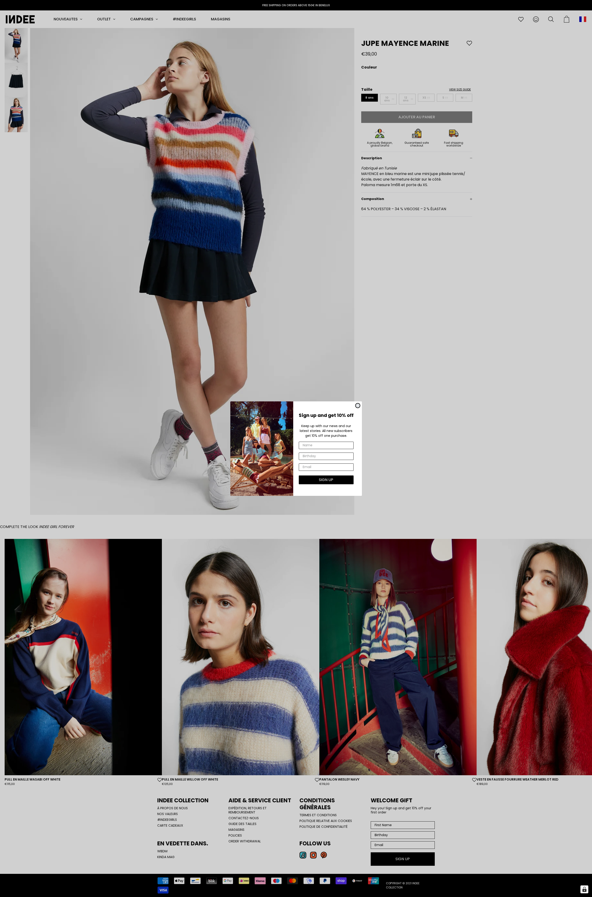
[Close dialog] (357, 405)
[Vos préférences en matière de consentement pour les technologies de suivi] (584, 889)
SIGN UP (326, 479)
